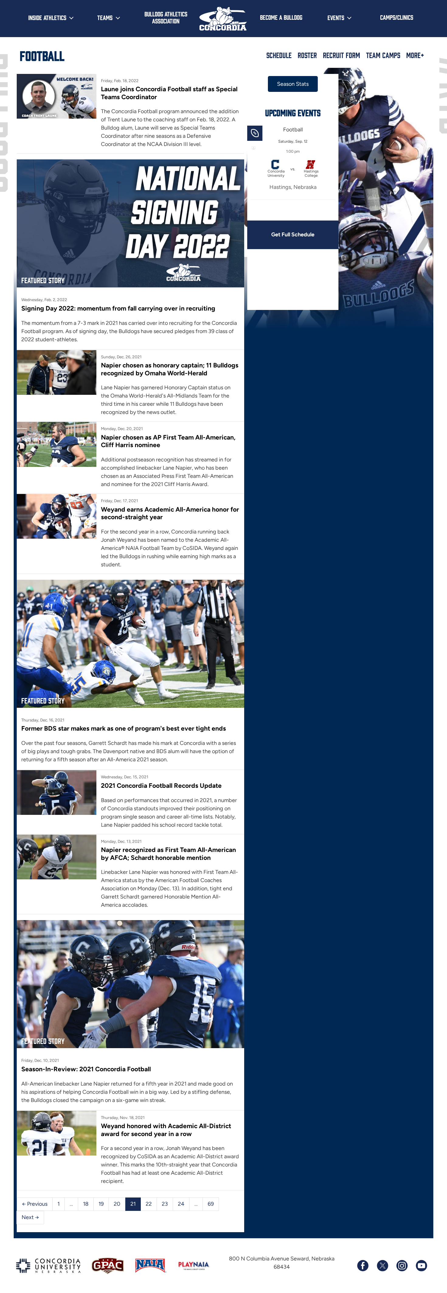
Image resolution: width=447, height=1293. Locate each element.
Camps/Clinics (396, 17)
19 (101, 1204)
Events (335, 17)
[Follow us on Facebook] (362, 1265)
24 (181, 1204)
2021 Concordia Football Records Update (161, 785)
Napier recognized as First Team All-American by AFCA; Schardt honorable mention (168, 853)
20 (117, 1204)
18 (85, 1204)
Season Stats (293, 84)
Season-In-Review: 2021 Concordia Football (86, 1069)
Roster (307, 55)
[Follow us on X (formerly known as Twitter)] (382, 1265)
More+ (415, 55)
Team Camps (383, 55)
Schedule (279, 55)
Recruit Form (341, 55)
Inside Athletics (47, 17)
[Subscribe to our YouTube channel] (421, 1265)
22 (149, 1204)
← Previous (34, 1204)
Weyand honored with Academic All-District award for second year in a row (166, 1129)
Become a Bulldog (281, 17)
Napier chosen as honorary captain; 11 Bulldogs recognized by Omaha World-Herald (169, 369)
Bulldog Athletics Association (165, 17)
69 (211, 1204)
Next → (30, 1217)
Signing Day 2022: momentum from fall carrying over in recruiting (118, 308)
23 (165, 1204)
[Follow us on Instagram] (401, 1265)
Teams (105, 17)
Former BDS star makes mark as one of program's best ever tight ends (123, 728)
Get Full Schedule (292, 234)
